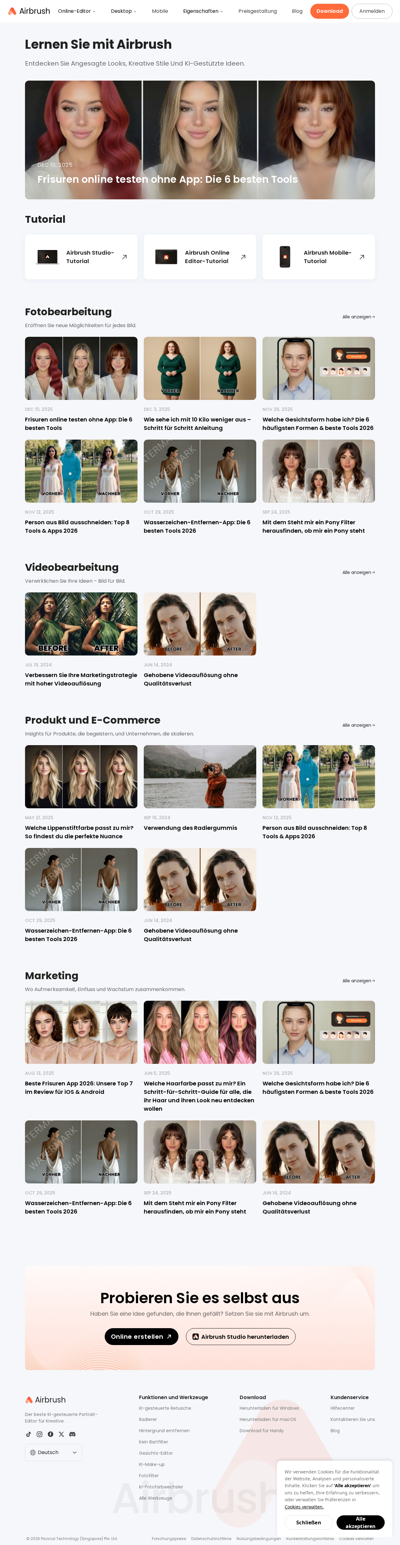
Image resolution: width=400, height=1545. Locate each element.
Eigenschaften (200, 11)
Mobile (160, 11)
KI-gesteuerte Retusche (165, 1408)
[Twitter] (61, 1434)
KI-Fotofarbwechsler (161, 1487)
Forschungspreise (169, 1538)
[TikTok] (28, 1434)
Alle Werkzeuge (155, 1498)
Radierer (148, 1419)
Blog (297, 11)
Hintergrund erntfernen (164, 1431)
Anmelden (372, 11)
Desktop (121, 11)
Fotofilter (149, 1476)
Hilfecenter (343, 1408)
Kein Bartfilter (153, 1442)
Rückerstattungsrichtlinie (310, 1538)
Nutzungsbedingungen (259, 1538)
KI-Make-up (152, 1464)
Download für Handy (262, 1431)
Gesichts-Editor (156, 1453)
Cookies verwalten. (304, 1507)
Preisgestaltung (257, 11)
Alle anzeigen (356, 317)
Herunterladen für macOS (268, 1419)
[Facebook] (50, 1434)
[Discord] (72, 1434)
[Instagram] (39, 1434)
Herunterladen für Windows (269, 1408)
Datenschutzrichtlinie (211, 1538)
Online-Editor (74, 11)
